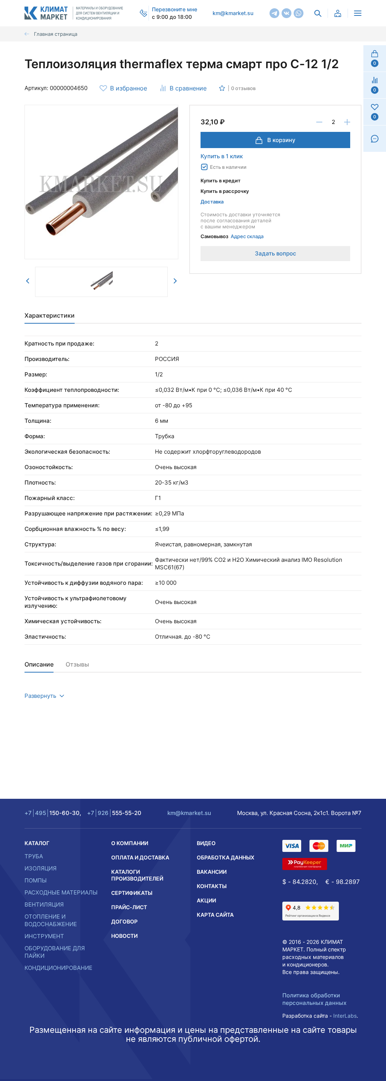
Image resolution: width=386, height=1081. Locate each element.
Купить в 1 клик (222, 156)
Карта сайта (215, 914)
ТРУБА (34, 856)
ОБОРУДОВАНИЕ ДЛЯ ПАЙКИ (55, 952)
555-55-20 (114, 812)
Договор (124, 921)
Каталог (37, 843)
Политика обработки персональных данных (314, 999)
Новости (124, 936)
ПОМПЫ (36, 880)
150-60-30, (53, 812)
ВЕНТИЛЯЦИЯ (44, 904)
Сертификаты (131, 893)
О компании (129, 843)
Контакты (212, 886)
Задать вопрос (275, 253)
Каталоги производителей (137, 875)
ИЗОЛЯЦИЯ (41, 868)
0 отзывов (243, 88)
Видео (206, 843)
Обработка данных (225, 857)
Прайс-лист (129, 907)
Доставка (212, 202)
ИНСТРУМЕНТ (44, 936)
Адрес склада (247, 236)
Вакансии (212, 871)
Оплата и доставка (140, 857)
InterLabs (345, 1015)
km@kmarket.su (233, 13)
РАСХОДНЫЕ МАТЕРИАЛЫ (61, 892)
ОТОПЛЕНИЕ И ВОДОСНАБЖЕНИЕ (51, 920)
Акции (206, 900)
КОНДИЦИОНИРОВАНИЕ (58, 967)
